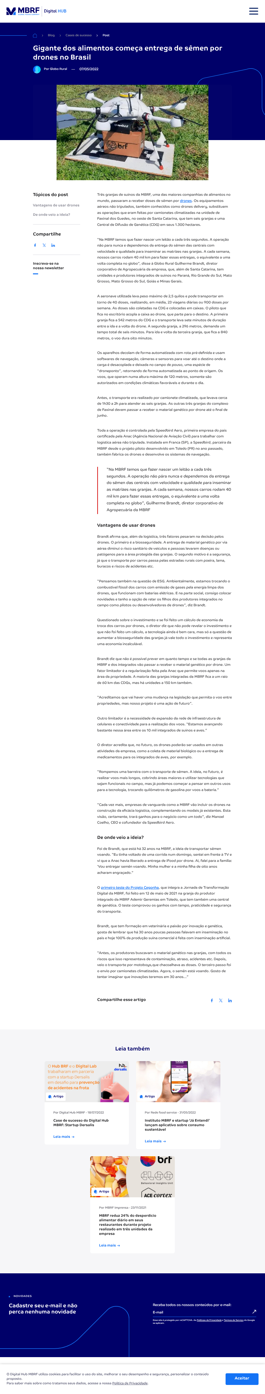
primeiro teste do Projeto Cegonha (130, 888)
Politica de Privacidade (129, 1383)
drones (186, 201)
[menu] (254, 11)
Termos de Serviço (234, 1320)
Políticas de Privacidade (209, 1320)
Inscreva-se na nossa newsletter (48, 266)
